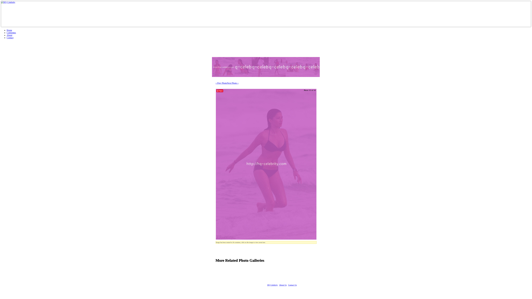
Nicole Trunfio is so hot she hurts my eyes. (40, 49)
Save (221, 91)
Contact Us (292, 285)
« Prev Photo (221, 83)
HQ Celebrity (272, 285)
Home (9, 30)
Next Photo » (233, 83)
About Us (283, 285)
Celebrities (11, 33)
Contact (10, 38)
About (9, 35)
